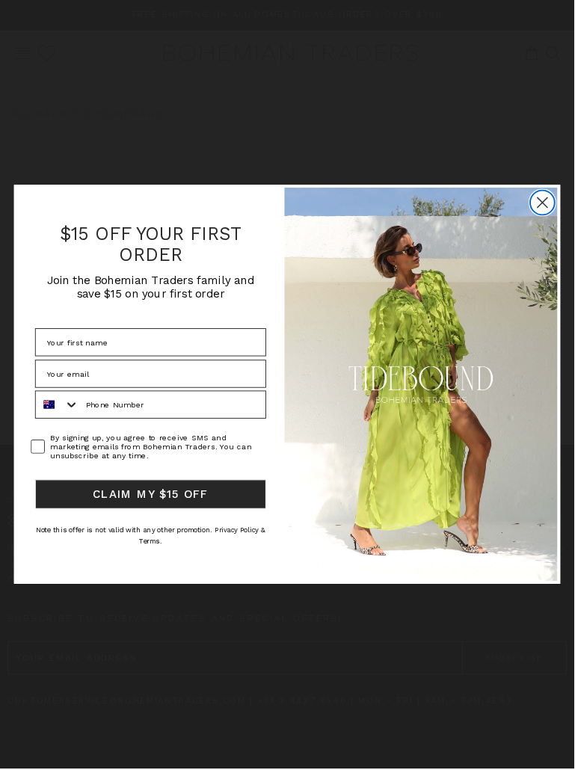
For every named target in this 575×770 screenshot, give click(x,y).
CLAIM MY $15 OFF (151, 494)
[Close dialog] (542, 202)
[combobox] (57, 404)
